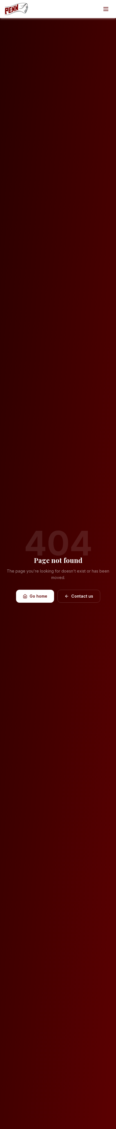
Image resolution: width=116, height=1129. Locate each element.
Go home (38, 596)
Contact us (82, 596)
